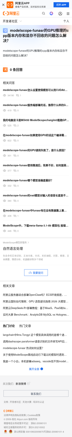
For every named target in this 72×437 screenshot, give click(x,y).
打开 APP (61, 4)
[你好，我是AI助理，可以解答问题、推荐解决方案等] (51, 13)
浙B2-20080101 (39, 423)
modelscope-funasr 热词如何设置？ (23, 348)
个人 (66, 21)
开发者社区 (15, 401)
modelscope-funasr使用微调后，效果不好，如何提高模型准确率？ (36, 165)
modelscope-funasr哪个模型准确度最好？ (28, 180)
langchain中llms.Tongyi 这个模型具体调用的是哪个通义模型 (37, 335)
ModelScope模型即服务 (15, 242)
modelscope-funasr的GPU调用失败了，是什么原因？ (35, 150)
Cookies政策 (34, 415)
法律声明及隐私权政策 (15, 415)
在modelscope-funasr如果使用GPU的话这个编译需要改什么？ (36, 135)
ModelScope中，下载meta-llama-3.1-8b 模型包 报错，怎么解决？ (36, 225)
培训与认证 (38, 401)
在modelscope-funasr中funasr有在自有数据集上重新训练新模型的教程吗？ (36, 210)
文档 (6, 401)
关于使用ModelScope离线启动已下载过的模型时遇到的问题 (37, 354)
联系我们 (36, 393)
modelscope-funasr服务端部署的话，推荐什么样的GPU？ (36, 105)
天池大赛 (27, 401)
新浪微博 (21, 383)
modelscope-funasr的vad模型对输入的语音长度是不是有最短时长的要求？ (36, 195)
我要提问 (38, 272)
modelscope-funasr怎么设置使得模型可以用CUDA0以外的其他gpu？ (36, 90)
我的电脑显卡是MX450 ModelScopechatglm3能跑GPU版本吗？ (36, 120)
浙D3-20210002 (37, 427)
